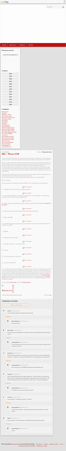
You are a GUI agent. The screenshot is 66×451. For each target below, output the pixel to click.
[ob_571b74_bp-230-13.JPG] (27, 266)
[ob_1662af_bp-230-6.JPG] (27, 221)
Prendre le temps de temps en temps (13, 295)
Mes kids (4, 113)
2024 (10, 73)
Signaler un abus (54, 444)
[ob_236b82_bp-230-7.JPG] (27, 228)
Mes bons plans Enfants (8, 127)
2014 (10, 94)
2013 (10, 97)
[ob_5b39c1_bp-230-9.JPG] (27, 241)
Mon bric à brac (6, 141)
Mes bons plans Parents (8, 130)
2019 (10, 81)
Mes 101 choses (6, 144)
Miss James (13, 282)
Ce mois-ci (4, 135)
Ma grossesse (5, 125)
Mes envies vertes (7, 116)
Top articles (39, 444)
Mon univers (5, 111)
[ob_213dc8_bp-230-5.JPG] (27, 214)
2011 (10, 102)
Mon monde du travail (7, 136)
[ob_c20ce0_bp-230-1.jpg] (27, 186)
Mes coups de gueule (7, 142)
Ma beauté (5, 122)
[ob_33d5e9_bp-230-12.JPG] (27, 260)
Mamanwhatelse (15, 444)
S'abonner (22, 45)
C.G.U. (61, 444)
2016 (10, 89)
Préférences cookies (42, 446)
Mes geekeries (6, 145)
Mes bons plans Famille (8, 129)
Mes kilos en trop (6, 119)
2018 (10, 84)
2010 (10, 104)
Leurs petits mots (6, 146)
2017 (10, 86)
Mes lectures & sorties (8, 139)
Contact (30, 45)
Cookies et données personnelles (26, 446)
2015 (10, 91)
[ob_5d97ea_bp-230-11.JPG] (27, 254)
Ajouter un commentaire (16, 305)
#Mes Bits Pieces (8, 290)
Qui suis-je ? (12, 45)
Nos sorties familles (7, 133)
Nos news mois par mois (8, 117)
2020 (10, 79)
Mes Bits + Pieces (7, 114)
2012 (10, 99)
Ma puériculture (6, 126)
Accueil (4, 45)
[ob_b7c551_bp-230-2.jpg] (27, 193)
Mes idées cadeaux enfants (9, 132)
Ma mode (4, 123)
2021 (10, 76)
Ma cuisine (5, 120)
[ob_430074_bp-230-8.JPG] (27, 235)
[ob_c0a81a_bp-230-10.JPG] (27, 247)
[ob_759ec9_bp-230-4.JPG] (27, 208)
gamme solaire (46, 274)
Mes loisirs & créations (8, 138)
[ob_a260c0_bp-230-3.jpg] (27, 200)
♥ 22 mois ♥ (47, 295)
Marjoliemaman (26, 282)
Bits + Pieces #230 (10, 154)
